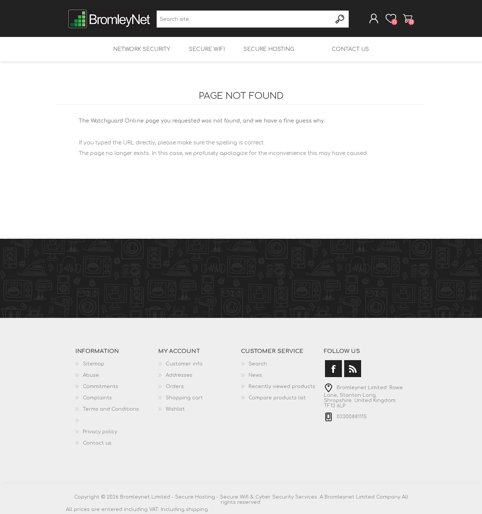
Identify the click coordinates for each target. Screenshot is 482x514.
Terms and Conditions (111, 409)
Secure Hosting (269, 49)
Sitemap (93, 364)
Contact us (350, 49)
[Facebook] (333, 368)
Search (340, 19)
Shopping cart (407, 18)
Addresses (179, 375)
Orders (175, 386)
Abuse (91, 375)
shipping (197, 509)
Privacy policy (100, 431)
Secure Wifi (207, 49)
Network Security (141, 49)
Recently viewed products (282, 386)
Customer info (184, 364)
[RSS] (352, 368)
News (255, 375)
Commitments (100, 386)
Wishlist (175, 409)
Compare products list (277, 397)
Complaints (97, 397)
